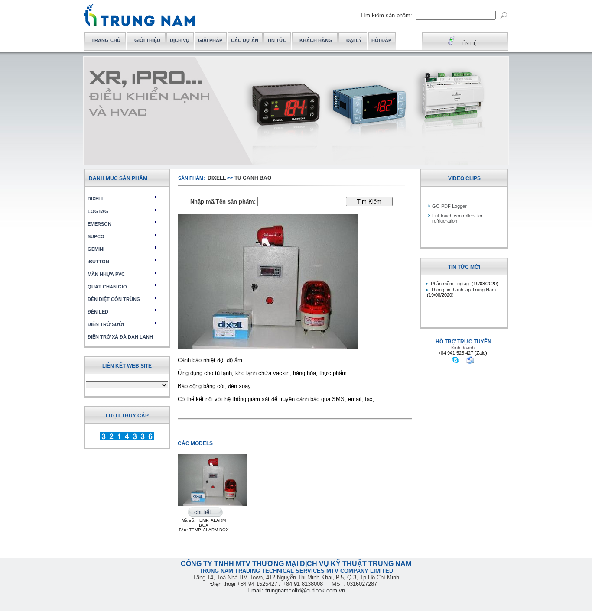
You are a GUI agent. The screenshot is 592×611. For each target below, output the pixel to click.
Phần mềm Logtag (450, 283)
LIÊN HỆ (468, 43)
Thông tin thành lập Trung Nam (463, 289)
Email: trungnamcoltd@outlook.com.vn (296, 590)
